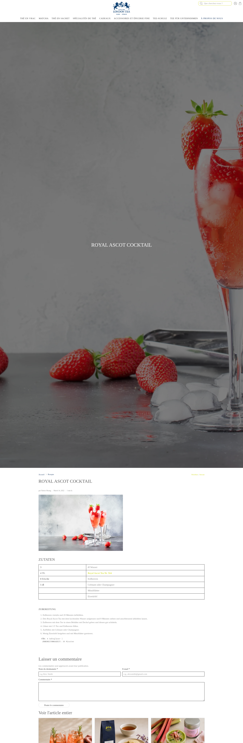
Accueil (41, 474)
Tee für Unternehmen (184, 18)
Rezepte (51, 474)
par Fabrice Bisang (45, 491)
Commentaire (45, 679)
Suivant (202, 474)
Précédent (195, 474)
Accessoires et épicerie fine (132, 18)
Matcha (44, 18)
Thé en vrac (28, 18)
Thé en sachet (61, 18)
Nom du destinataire (48, 669)
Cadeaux (105, 18)
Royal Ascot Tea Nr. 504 (100, 573)
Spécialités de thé (84, 18)
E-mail (126, 669)
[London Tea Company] (121, 8)
